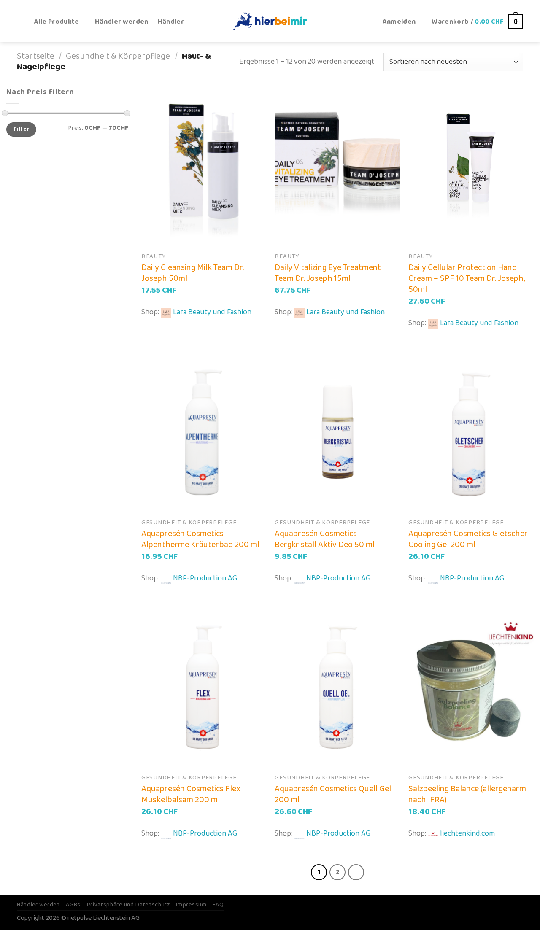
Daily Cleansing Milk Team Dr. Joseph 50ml (192, 273)
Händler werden (121, 21)
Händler (171, 21)
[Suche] (21, 22)
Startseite (35, 56)
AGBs (73, 904)
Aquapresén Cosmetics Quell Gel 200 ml (333, 794)
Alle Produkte (56, 21)
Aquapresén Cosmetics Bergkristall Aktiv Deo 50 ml (325, 539)
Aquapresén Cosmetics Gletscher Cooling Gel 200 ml (468, 539)
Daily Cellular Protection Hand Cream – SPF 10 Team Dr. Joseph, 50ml (466, 278)
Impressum (191, 904)
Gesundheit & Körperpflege (118, 56)
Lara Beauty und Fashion (212, 312)
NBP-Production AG (205, 578)
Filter (21, 129)
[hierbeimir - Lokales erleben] (270, 21)
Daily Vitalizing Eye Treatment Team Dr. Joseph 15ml (328, 273)
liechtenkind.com (467, 833)
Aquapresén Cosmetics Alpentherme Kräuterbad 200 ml (200, 539)
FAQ (218, 904)
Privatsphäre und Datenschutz (128, 904)
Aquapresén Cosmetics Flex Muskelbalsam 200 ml (190, 794)
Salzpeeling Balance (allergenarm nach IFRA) (467, 794)
